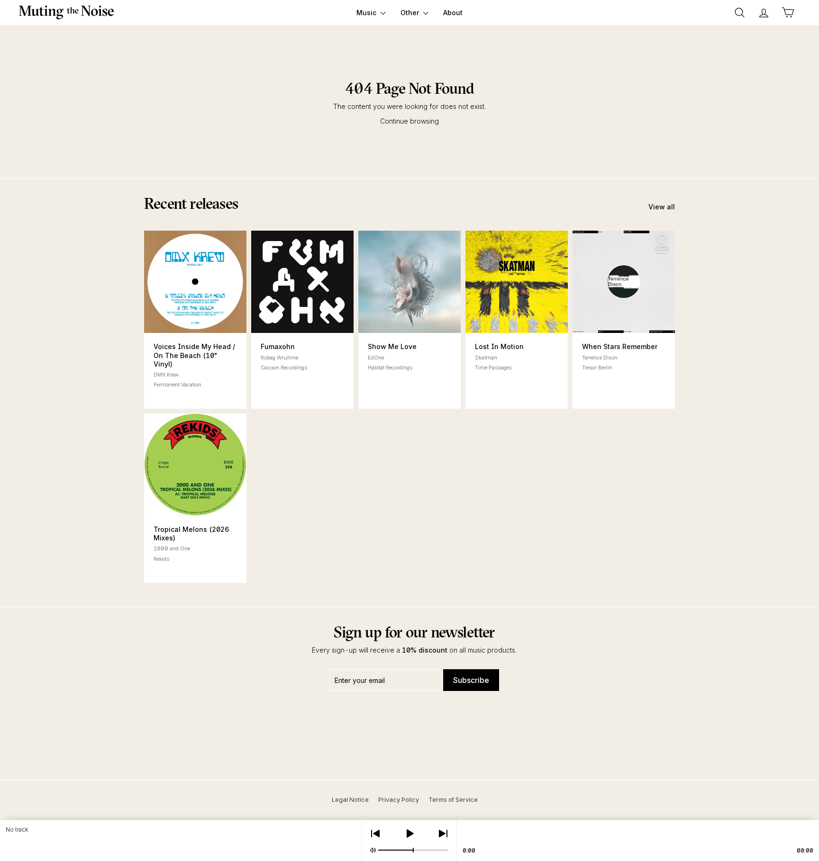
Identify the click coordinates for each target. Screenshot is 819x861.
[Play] (409, 833)
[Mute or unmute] (373, 850)
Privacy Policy (398, 799)
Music (367, 13)
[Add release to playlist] (169, 320)
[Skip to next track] (443, 833)
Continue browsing (409, 121)
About (453, 13)
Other (410, 13)
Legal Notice (350, 799)
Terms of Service (453, 799)
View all (661, 207)
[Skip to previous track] (375, 833)
